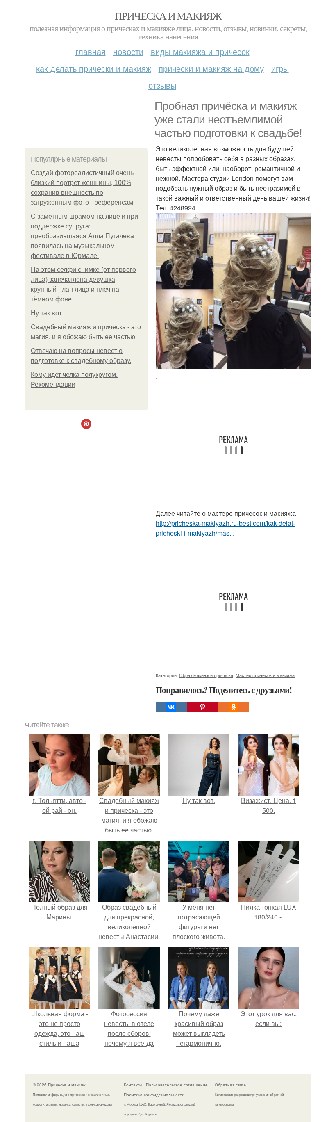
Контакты (133, 1085)
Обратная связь (230, 1085)
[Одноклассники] (233, 707)
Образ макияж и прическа (206, 675)
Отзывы (162, 85)
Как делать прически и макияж (93, 68)
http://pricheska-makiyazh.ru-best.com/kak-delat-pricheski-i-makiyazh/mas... (225, 528)
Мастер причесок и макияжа (265, 675)
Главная (90, 51)
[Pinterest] (202, 707)
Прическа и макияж (168, 16)
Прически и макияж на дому (211, 68)
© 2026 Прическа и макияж (59, 1085)
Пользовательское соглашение (177, 1085)
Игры (280, 68)
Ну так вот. (47, 313)
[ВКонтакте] (171, 707)
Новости (128, 51)
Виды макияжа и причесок (200, 51)
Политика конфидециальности (154, 1094)
